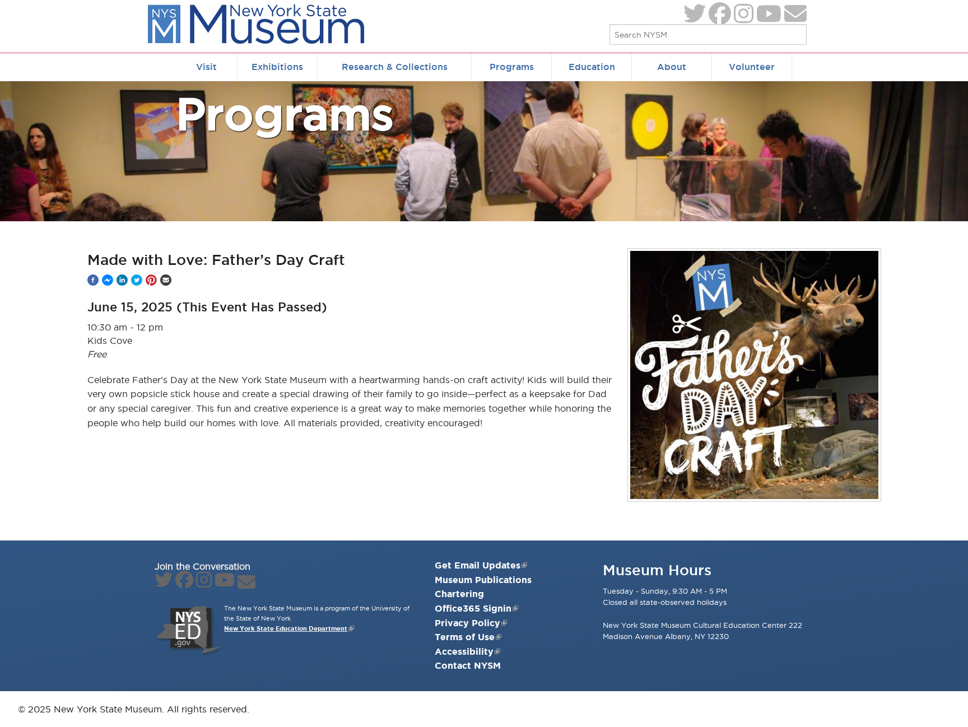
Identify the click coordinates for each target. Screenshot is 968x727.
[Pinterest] (151, 280)
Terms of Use (465, 637)
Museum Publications (483, 580)
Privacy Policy (467, 623)
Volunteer (752, 67)
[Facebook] (93, 280)
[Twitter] (136, 280)
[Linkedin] (122, 280)
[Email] (165, 280)
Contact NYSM (468, 665)
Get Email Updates (477, 565)
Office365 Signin (473, 608)
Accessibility (464, 651)
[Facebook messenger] (107, 280)
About (671, 67)
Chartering (459, 594)
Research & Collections (395, 67)
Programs (512, 67)
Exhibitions (277, 67)
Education (592, 67)
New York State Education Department (285, 628)
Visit (206, 67)
